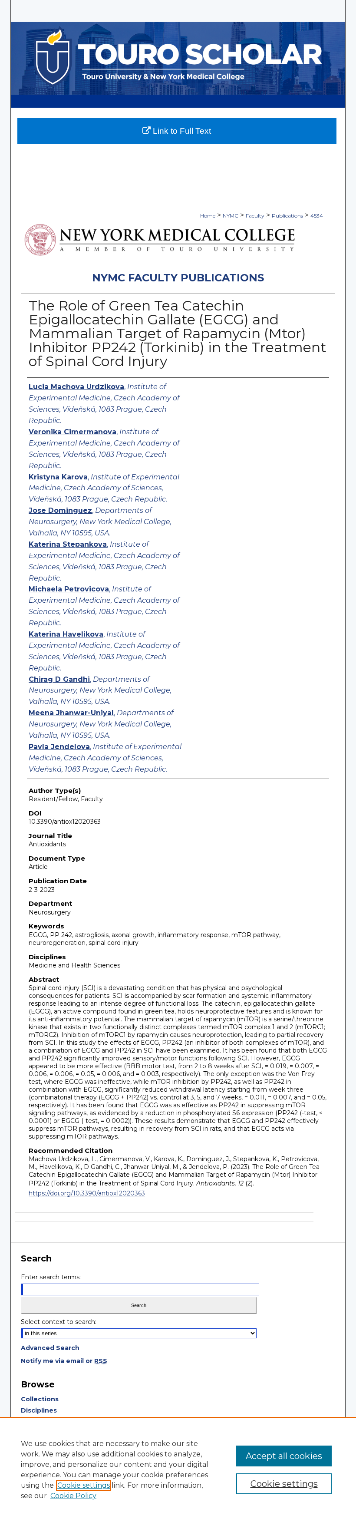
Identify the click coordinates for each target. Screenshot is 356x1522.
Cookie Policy (73, 1496)
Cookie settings (83, 1485)
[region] (178, 1469)
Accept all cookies (284, 1456)
